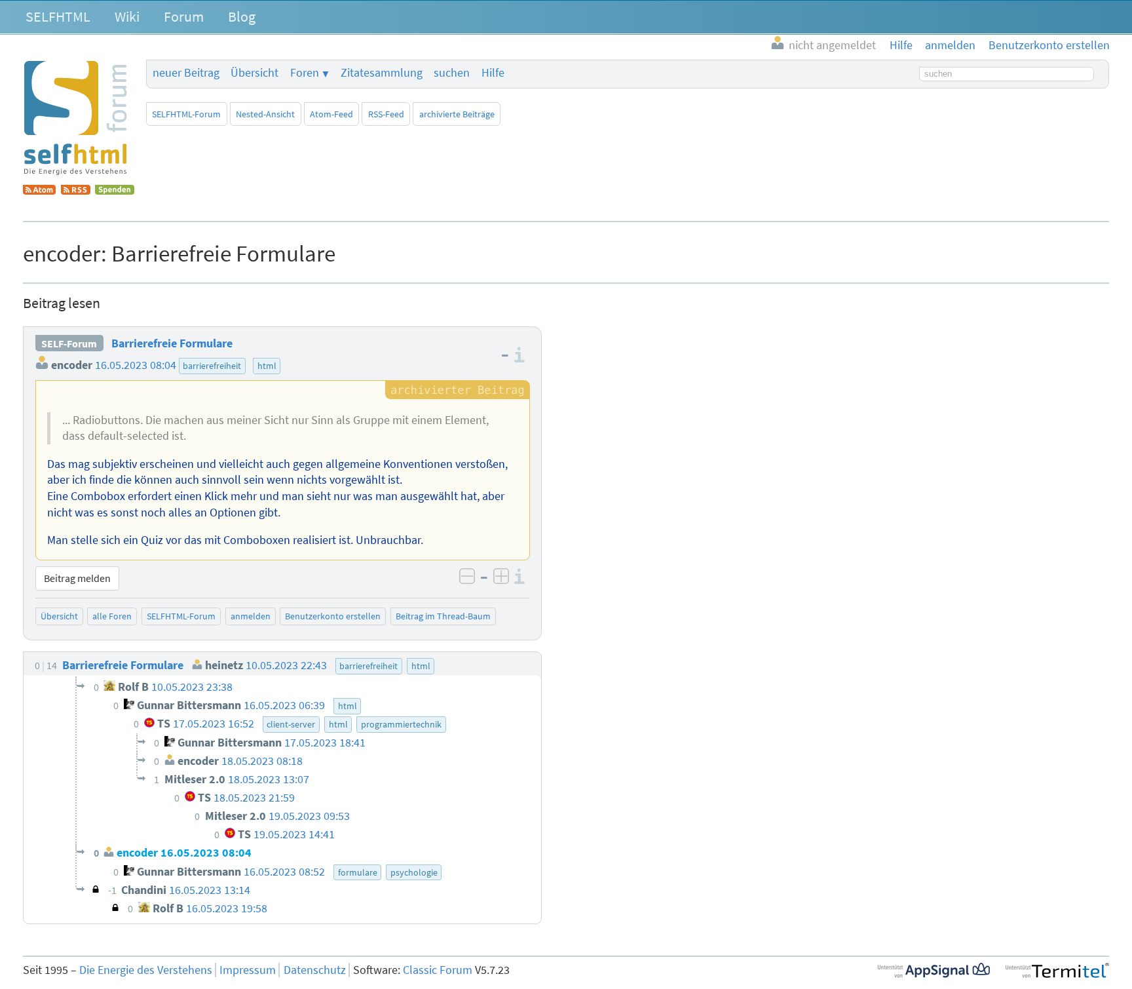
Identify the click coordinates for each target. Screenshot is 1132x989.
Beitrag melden (77, 578)
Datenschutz (315, 970)
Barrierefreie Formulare (172, 343)
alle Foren (112, 616)
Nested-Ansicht (265, 114)
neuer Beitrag (186, 73)
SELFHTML (58, 16)
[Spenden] (114, 191)
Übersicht (254, 73)
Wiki (127, 16)
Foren (304, 73)
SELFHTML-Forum (186, 114)
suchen (452, 73)
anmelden (251, 616)
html (266, 366)
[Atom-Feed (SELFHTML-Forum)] (39, 191)
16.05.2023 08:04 (135, 365)
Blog (241, 16)
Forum (184, 16)
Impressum (247, 970)
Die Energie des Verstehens (145, 970)
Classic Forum (437, 970)
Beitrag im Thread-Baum (443, 616)
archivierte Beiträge (457, 114)
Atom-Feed (331, 114)
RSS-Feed (386, 114)
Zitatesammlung (382, 73)
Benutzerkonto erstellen (333, 616)
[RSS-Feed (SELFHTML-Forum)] (75, 191)
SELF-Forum (69, 343)
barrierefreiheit (212, 366)
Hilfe (492, 73)
